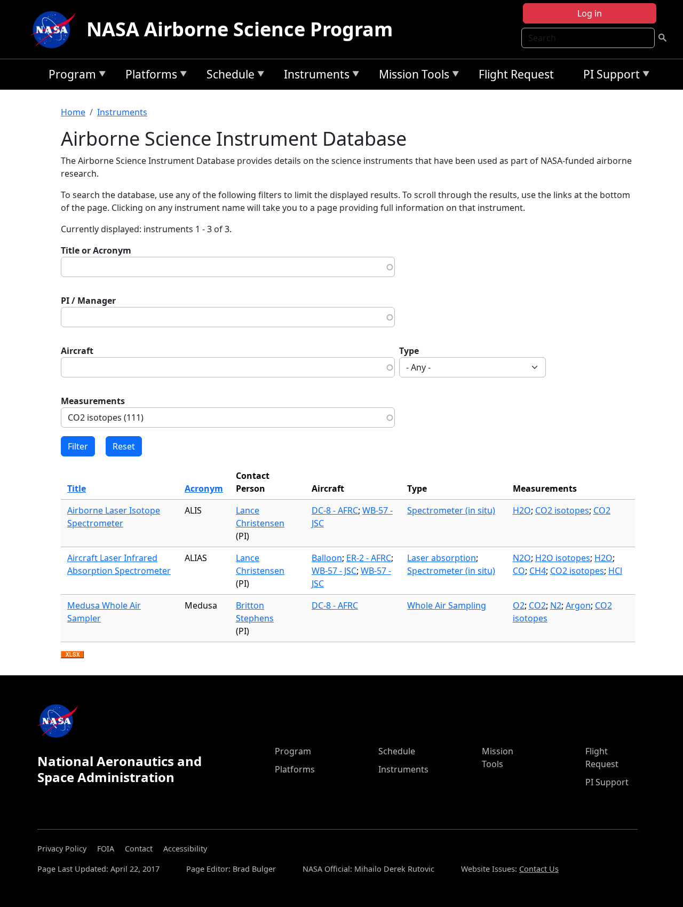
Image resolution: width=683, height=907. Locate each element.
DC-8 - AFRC (335, 510)
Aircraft (77, 351)
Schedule (228, 76)
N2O (522, 558)
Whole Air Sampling (446, 605)
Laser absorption (441, 558)
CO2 (601, 510)
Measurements (93, 401)
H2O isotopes (562, 558)
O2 (519, 605)
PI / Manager (88, 300)
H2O (522, 510)
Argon (578, 605)
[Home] (55, 29)
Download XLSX (72, 655)
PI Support (609, 76)
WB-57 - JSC (334, 571)
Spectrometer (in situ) (451, 510)
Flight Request (516, 74)
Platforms (148, 76)
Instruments (314, 76)
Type (409, 351)
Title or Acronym (96, 250)
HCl (615, 571)
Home (73, 112)
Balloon (327, 558)
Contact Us (539, 869)
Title (76, 488)
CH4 (537, 571)
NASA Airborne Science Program (239, 29)
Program (69, 76)
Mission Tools (411, 76)
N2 (555, 605)
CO (519, 571)
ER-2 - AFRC (368, 558)
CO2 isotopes (562, 510)
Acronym (204, 488)
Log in (589, 13)
